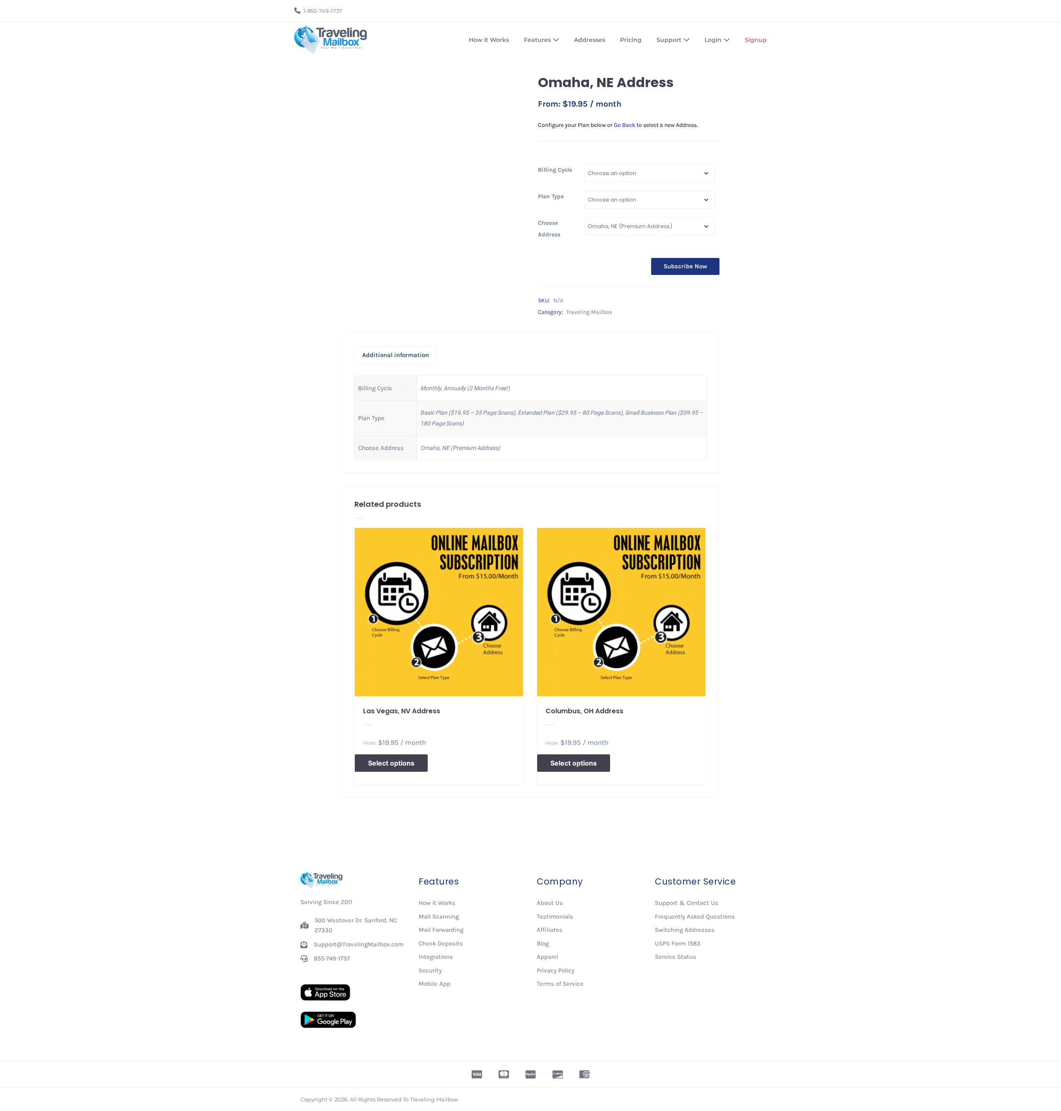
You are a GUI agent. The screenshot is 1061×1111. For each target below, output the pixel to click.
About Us (550, 903)
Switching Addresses (685, 930)
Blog (543, 943)
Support (668, 40)
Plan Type (551, 196)
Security (430, 970)
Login (713, 40)
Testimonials (555, 916)
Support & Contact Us (686, 903)
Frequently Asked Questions (695, 916)
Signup (756, 40)
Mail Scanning (439, 916)
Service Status (675, 956)
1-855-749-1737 (322, 10)
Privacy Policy (555, 970)
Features (537, 40)
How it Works (489, 40)
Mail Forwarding (441, 930)
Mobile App (435, 983)
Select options (391, 763)
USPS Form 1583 (677, 943)
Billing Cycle (555, 169)
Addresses (589, 40)
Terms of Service (560, 983)
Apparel (547, 956)
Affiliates (549, 930)
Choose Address (549, 228)
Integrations (436, 956)
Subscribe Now (685, 266)
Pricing (631, 40)
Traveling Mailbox (589, 312)
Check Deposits (441, 943)
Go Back (624, 125)
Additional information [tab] (395, 355)
